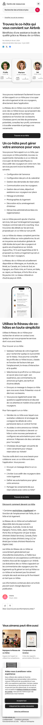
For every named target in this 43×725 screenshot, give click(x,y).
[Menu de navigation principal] (38, 4)
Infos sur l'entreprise (27, 721)
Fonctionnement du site (11, 721)
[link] (3, 47)
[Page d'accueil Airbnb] (4, 3)
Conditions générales (22, 720)
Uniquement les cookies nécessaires (21, 706)
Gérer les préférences (21, 711)
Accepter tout (21, 701)
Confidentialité (8, 720)
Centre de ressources (16, 4)
